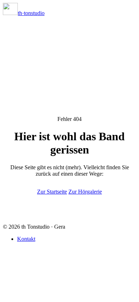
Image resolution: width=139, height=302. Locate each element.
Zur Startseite (52, 192)
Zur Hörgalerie (85, 192)
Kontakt (26, 239)
